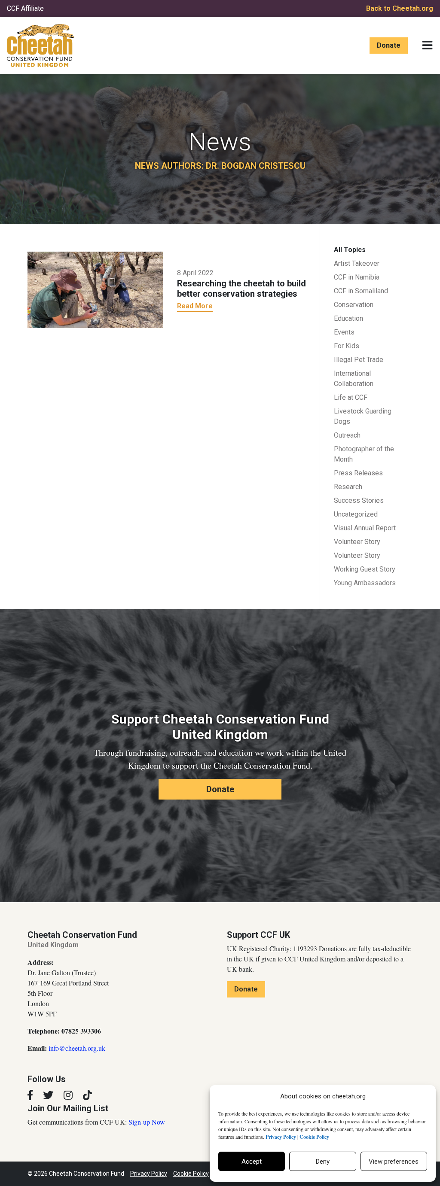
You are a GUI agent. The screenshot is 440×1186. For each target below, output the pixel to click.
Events (344, 332)
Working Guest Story (364, 569)
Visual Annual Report (365, 528)
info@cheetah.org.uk (77, 1047)
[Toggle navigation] (427, 45)
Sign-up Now (146, 1121)
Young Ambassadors (365, 583)
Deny (323, 1161)
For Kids (346, 346)
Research (348, 487)
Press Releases (358, 473)
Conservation (353, 305)
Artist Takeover (356, 263)
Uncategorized (356, 514)
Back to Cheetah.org (399, 8)
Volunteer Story (357, 542)
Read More (195, 306)
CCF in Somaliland (361, 291)
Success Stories (359, 500)
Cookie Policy (191, 1173)
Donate (388, 45)
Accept (251, 1161)
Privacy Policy (148, 1173)
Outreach (347, 435)
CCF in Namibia (356, 277)
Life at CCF (350, 397)
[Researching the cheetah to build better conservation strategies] (95, 289)
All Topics (350, 250)
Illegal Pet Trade (358, 360)
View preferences (394, 1161)
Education (348, 318)
